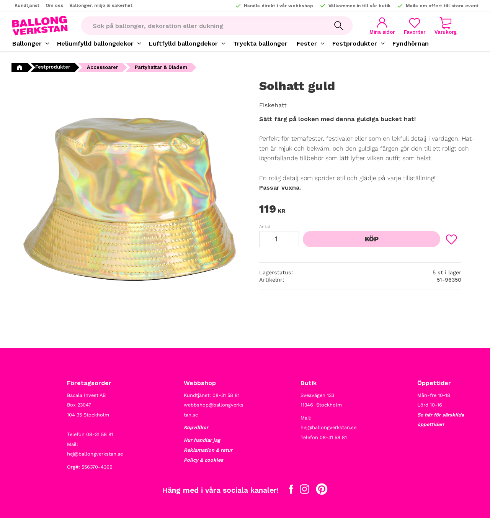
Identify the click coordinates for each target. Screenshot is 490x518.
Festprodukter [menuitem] (354, 43)
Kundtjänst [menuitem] (27, 5)
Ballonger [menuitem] (27, 43)
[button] (414, 26)
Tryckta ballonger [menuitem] (260, 43)
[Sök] (339, 25)
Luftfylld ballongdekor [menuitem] (183, 43)
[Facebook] (291, 490)
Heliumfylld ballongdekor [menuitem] (95, 43)
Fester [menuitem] (307, 43)
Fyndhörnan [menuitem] (410, 43)
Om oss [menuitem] (54, 5)
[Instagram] (304, 490)
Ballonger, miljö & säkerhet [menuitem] (100, 5)
